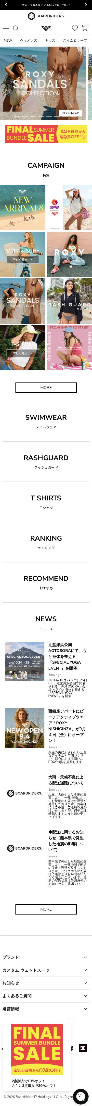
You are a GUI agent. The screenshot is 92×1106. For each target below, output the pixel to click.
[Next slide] (86, 5)
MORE (46, 387)
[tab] (17, 116)
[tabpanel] (46, 83)
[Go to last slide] (6, 5)
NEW (8, 40)
